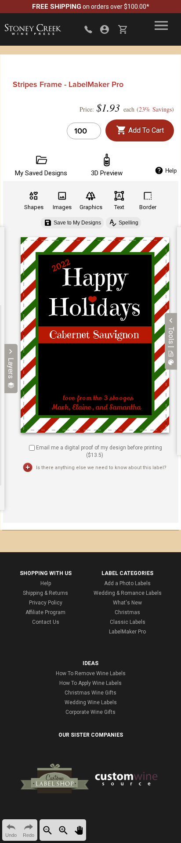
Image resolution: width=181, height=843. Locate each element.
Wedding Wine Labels (91, 702)
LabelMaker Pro (127, 632)
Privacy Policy (45, 603)
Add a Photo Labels (127, 583)
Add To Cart (145, 130)
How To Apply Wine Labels (90, 683)
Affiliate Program (45, 612)
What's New (127, 603)
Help (45, 583)
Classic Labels (127, 622)
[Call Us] (88, 29)
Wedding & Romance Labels (128, 593)
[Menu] (161, 25)
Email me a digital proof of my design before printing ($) (99, 451)
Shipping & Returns (45, 593)
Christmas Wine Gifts (90, 693)
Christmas (127, 612)
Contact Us (45, 622)
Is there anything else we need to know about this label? (101, 467)
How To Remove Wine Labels (91, 673)
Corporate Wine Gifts (90, 712)
